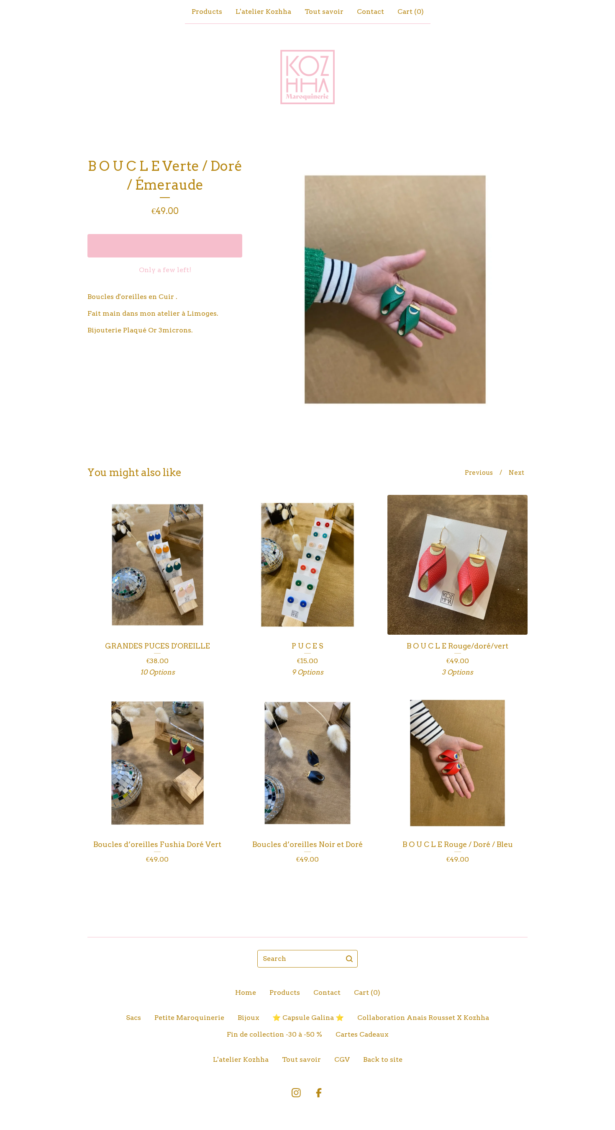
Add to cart (165, 246)
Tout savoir (324, 11)
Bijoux (248, 1018)
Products (207, 11)
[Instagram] (296, 1093)
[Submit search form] (349, 959)
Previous (479, 472)
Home (245, 992)
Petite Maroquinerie (189, 1018)
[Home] (307, 77)
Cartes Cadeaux (362, 1034)
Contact (370, 11)
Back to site (382, 1059)
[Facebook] (319, 1093)
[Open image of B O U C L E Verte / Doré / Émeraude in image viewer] (395, 289)
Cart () (410, 11)
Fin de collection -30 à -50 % (274, 1034)
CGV (342, 1059)
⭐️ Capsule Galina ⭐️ (308, 1018)
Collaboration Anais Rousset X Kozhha (423, 1018)
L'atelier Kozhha (263, 11)
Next (516, 472)
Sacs (133, 1018)
